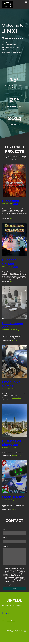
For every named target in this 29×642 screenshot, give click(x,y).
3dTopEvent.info (16, 455)
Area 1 (13, 509)
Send (14, 588)
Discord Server (11, 621)
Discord (5, 613)
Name (5, 529)
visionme (14, 340)
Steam (15, 204)
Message (6, 546)
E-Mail (5, 538)
